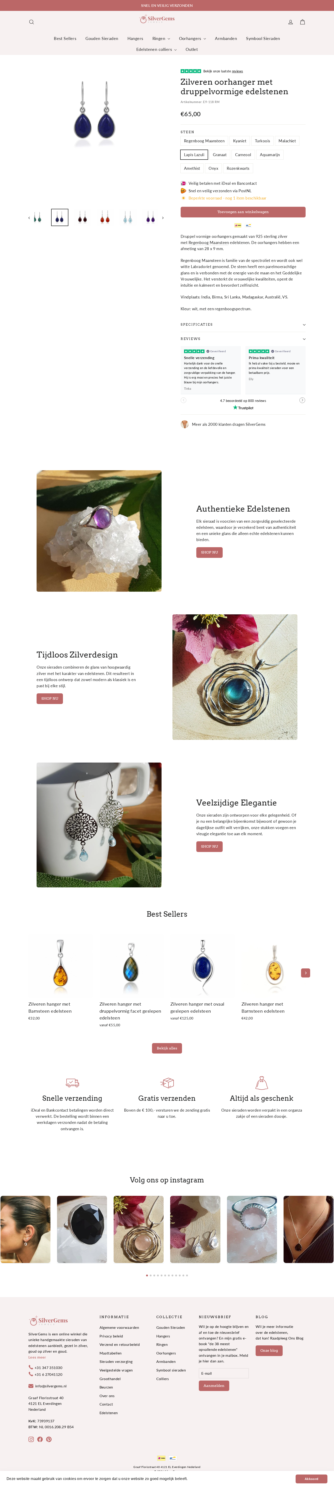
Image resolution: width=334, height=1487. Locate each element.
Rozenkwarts (238, 168)
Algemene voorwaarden (119, 1327)
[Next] (305, 972)
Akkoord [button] (312, 1479)
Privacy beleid (111, 1336)
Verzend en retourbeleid (120, 1344)
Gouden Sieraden (101, 38)
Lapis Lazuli (194, 154)
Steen (187, 132)
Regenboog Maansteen (204, 140)
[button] (302, 402)
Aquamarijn (270, 154)
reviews (191, 339)
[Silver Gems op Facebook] (40, 1439)
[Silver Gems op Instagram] (31, 1439)
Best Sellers (65, 38)
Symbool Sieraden (263, 38)
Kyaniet (239, 140)
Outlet (192, 49)
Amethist (192, 168)
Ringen (159, 38)
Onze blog (269, 1350)
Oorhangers (191, 38)
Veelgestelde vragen (116, 1370)
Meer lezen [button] (198, 1479)
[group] (25, 1229)
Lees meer (37, 1357)
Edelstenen (109, 1413)
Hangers (135, 38)
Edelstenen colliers (154, 49)
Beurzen (106, 1387)
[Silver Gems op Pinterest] (49, 1439)
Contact (106, 1404)
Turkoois (262, 140)
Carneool (243, 154)
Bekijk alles (167, 1048)
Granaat (220, 154)
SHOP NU (209, 552)
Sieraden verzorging (116, 1361)
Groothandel (110, 1378)
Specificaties (197, 324)
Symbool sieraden (171, 1370)
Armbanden (226, 38)
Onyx (213, 168)
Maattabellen (111, 1353)
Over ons (107, 1395)
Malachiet (287, 140)
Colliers (162, 1378)
